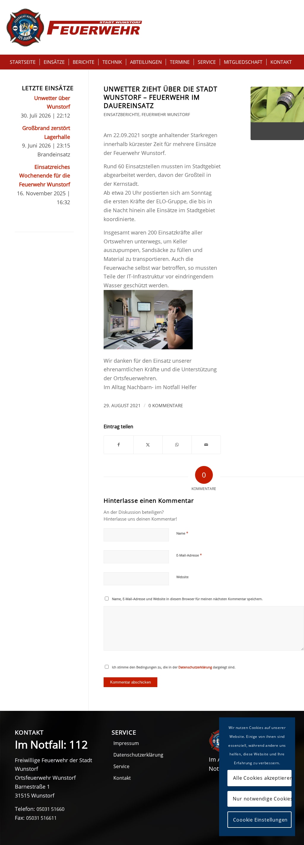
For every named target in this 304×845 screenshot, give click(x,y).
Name (182, 533)
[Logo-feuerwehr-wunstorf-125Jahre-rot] (74, 27)
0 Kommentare (165, 405)
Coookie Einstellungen (260, 820)
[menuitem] (22, 62)
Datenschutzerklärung (195, 667)
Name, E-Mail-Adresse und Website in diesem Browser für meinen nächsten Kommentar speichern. (187, 599)
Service (121, 766)
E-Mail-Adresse (189, 555)
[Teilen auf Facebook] (118, 445)
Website (182, 577)
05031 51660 (50, 809)
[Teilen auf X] (148, 445)
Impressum (126, 743)
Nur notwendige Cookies (262, 798)
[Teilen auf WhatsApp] (177, 445)
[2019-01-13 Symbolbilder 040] (277, 113)
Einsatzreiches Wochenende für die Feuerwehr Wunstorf (44, 175)
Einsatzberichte (122, 114)
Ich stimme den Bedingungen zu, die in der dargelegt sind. (173, 667)
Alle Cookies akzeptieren (262, 778)
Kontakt (122, 778)
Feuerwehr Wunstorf (166, 114)
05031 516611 (41, 818)
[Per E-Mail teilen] (206, 445)
